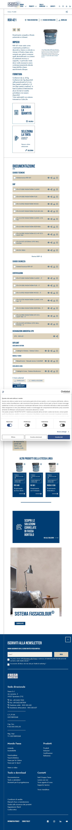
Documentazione (13, 777)
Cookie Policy (26, 821)
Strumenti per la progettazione (18, 782)
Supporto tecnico (43, 785)
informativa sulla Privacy (30, 659)
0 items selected (18, 378)
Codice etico (12, 809)
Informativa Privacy (13, 821)
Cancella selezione (37, 381)
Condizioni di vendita (15, 799)
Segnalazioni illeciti (14, 807)
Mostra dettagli (61, 431)
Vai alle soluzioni (49, 538)
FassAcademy (12, 755)
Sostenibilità (12, 750)
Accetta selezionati (36, 437)
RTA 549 (16, 485)
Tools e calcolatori (14, 780)
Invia (61, 654)
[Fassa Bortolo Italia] (12, 4)
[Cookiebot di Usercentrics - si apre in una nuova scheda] (62, 392)
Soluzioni (46, 750)
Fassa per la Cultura (15, 760)
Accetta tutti (59, 437)
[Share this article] (66, 11)
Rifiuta (13, 437)
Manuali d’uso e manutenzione (18, 802)
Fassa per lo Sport (14, 763)
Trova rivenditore (32, 20)
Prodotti (47, 743)
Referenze (46, 755)
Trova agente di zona (44, 782)
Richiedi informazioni (49, 20)
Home (9, 11)
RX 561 (32, 485)
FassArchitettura (13, 758)
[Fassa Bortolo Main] (13, 676)
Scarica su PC (20, 381)
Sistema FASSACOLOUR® (19, 476)
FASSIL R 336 (51, 485)
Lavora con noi (42, 780)
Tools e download (17, 773)
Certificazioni (47, 753)
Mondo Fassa (14, 743)
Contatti (41, 773)
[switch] (27, 425)
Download (64, 20)
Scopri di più (20, 623)
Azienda (10, 748)
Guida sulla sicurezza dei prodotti (19, 804)
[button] (59, 7)
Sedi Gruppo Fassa (44, 777)
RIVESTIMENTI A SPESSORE (19, 481)
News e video (12, 767)
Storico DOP (36, 256)
